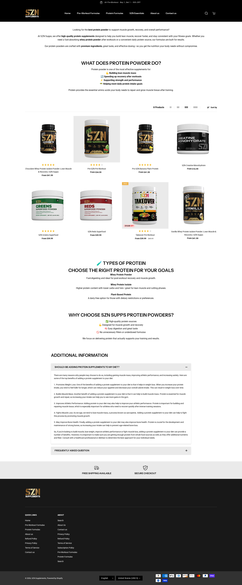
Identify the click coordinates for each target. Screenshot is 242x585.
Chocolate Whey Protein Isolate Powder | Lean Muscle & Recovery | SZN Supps (48, 170)
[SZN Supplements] (32, 13)
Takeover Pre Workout (145, 235)
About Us (62, 525)
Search (61, 520)
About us (154, 13)
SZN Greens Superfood (48, 235)
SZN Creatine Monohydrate (193, 165)
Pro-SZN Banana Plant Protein (145, 169)
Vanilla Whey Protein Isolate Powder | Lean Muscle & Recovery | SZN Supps (193, 233)
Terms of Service (32, 548)
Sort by (213, 107)
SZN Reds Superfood (97, 231)
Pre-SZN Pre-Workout (97, 169)
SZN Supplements (39, 578)
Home (68, 13)
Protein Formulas (114, 13)
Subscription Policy (66, 548)
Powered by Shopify (55, 578)
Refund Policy (31, 539)
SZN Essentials (137, 13)
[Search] (206, 13)
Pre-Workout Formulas (88, 13)
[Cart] (214, 13)
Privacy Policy (31, 543)
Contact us (171, 13)
